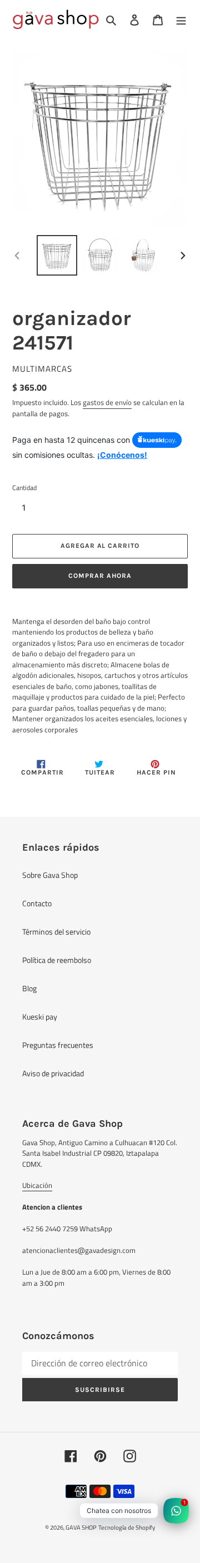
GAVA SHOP (81, 1527)
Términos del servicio (56, 931)
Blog (29, 988)
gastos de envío (107, 402)
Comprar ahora (99, 576)
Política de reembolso (56, 960)
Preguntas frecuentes (57, 1045)
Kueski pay (39, 1016)
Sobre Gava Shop (50, 875)
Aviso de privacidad (53, 1073)
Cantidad (24, 488)
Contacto (37, 903)
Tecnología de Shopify (126, 1527)
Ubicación (37, 1185)
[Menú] (181, 19)
